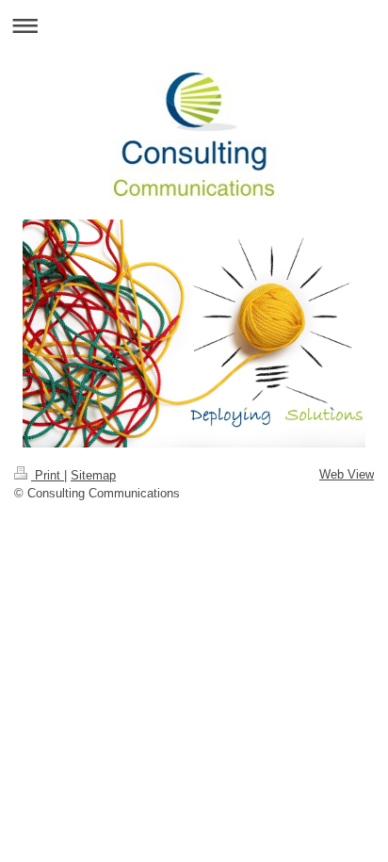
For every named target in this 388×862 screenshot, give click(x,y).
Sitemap (93, 475)
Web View (346, 474)
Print (47, 475)
